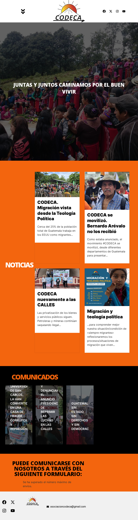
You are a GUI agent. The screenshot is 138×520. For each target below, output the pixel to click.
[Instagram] (117, 11)
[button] (23, 11)
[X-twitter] (111, 11)
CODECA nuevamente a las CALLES (56, 299)
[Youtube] (124, 11)
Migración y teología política (105, 314)
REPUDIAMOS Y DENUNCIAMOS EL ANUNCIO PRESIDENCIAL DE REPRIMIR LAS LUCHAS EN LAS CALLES (49, 405)
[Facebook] (104, 11)
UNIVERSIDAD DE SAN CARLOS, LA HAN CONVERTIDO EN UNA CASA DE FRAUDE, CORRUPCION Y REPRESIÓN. (18, 408)
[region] (69, 91)
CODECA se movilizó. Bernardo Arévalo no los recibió (106, 223)
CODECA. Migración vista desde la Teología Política (56, 210)
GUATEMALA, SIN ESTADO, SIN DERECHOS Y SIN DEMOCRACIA (80, 416)
